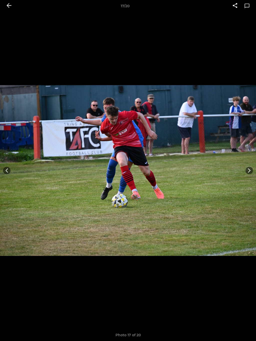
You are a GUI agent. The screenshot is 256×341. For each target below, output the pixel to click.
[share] (235, 5)
